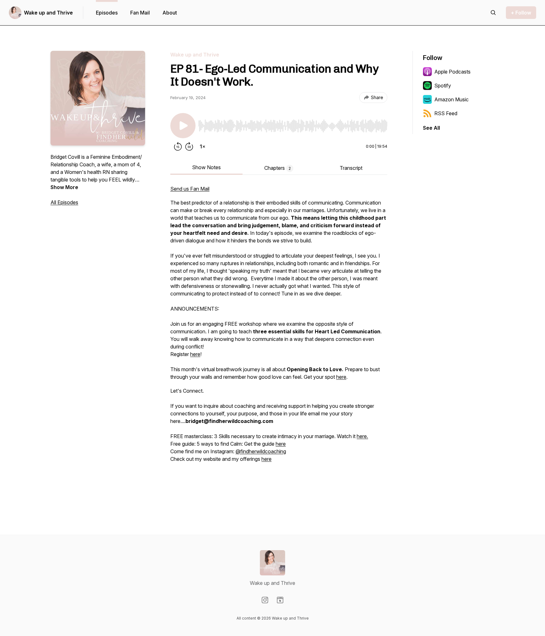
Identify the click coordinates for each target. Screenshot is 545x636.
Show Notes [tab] (206, 167)
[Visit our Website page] (280, 600)
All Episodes (64, 202)
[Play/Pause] (183, 125)
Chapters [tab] (277, 168)
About (169, 12)
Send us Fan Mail (189, 189)
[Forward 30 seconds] (189, 146)
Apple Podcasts (452, 71)
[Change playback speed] (202, 146)
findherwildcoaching (263, 451)
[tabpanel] (278, 342)
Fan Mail (140, 12)
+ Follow (521, 12)
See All (431, 128)
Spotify (442, 85)
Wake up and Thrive (48, 12)
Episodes (107, 12)
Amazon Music (451, 99)
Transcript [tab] (351, 168)
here (195, 354)
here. (362, 436)
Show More (64, 187)
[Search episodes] (493, 12)
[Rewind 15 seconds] (177, 146)
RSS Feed (445, 113)
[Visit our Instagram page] (265, 600)
